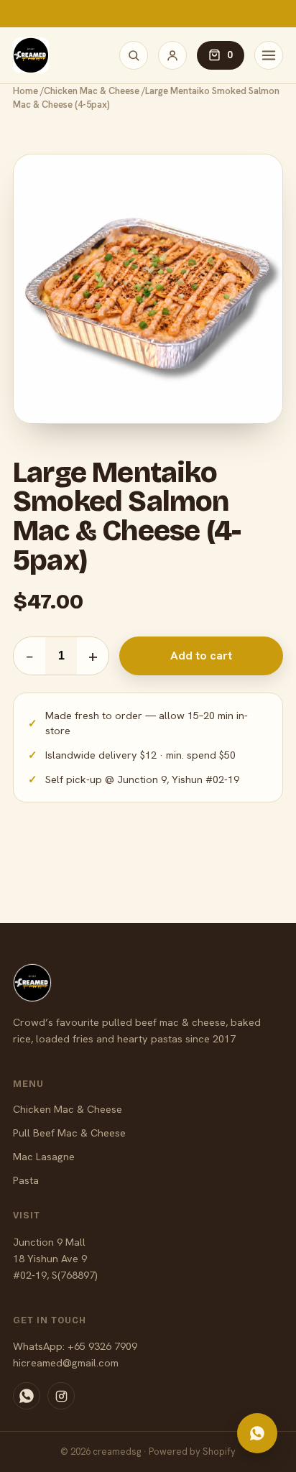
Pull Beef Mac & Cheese (69, 1132)
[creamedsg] (31, 55)
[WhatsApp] (26, 1395)
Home (25, 91)
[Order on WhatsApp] (257, 1433)
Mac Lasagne (44, 1156)
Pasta (26, 1180)
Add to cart (201, 655)
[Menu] (268, 55)
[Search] (133, 55)
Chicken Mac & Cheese (91, 91)
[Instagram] (61, 1395)
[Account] (172, 55)
